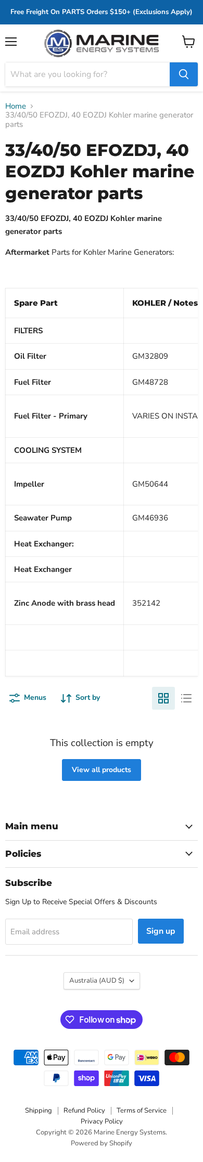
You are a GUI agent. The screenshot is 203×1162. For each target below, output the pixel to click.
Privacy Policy (102, 1121)
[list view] (186, 698)
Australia (96, 980)
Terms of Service (142, 1110)
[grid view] (163, 698)
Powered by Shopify (101, 1143)
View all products (101, 770)
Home (15, 106)
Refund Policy (84, 1110)
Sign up (160, 931)
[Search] (184, 74)
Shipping (38, 1110)
